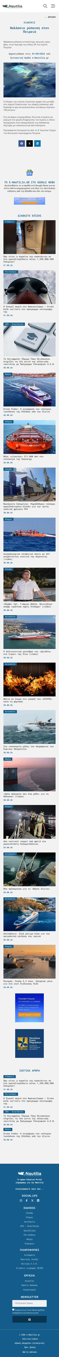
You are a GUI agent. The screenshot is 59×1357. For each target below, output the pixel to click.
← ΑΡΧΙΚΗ (50, 17)
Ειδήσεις (29, 22)
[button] (21, 143)
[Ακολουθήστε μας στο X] (32, 1200)
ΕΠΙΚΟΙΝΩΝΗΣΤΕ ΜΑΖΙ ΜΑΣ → (29, 1189)
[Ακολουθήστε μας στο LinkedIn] (38, 1200)
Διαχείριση (38, 1343)
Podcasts (29, 1243)
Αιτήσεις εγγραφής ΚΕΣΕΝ (29, 1268)
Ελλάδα (29, 1212)
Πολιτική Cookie (29, 1338)
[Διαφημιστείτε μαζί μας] (29, 201)
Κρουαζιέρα (29, 1230)
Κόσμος (29, 1217)
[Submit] (29, 1319)
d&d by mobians (29, 1352)
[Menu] (53, 6)
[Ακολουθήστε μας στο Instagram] (21, 1200)
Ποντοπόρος (29, 1234)
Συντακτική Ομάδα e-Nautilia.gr (29, 57)
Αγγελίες (29, 1280)
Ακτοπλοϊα (29, 1221)
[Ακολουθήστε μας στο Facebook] (26, 1200)
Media (29, 1239)
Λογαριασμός (29, 1289)
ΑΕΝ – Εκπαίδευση (29, 1226)
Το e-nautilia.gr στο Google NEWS (29, 182)
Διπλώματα (29, 1254)
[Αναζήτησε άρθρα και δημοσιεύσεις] (45, 6)
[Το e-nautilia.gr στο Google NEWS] (29, 172)
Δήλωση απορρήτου (23, 1343)
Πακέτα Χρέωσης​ (29, 1285)
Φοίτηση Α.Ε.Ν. (29, 1263)
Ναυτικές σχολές (29, 1259)
